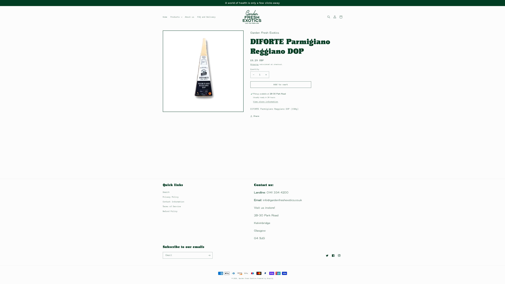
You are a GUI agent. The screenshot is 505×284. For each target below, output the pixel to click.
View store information (265, 102)
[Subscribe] (209, 255)
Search (166, 192)
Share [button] (256, 116)
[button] (176, 17)
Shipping (254, 64)
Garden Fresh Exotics (248, 278)
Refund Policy (170, 211)
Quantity (254, 69)
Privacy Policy (171, 197)
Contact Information (173, 202)
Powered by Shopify (265, 278)
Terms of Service (172, 206)
